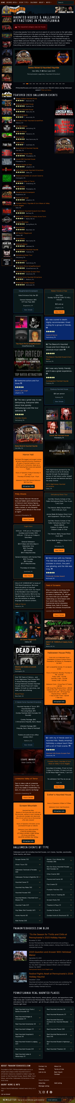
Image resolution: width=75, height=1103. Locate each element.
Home (3, 2)
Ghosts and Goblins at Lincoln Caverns (29, 176)
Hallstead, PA (59, 454)
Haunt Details (28, 519)
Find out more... (46, 90)
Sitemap (41, 1069)
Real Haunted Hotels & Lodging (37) (26, 1043)
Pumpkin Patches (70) (54, 889)
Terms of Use (59, 1069)
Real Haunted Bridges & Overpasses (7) (23, 1018)
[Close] (70, 1100)
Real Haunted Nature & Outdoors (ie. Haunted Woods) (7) (57, 1022)
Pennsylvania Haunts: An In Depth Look (41, 969)
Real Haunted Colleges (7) (24, 1029)
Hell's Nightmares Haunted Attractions (29, 170)
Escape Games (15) (22, 859)
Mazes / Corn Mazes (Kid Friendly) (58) (55, 860)
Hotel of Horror (21, 261)
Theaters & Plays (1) (54, 905)
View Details (28, 310)
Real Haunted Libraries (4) (56, 1009)
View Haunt (28, 576)
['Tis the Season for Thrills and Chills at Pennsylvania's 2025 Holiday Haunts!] (20, 938)
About (41, 2)
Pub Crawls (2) (52, 884)
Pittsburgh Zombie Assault (25, 283)
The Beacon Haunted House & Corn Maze (30, 211)
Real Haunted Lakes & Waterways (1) (23, 1055)
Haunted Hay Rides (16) (23, 887)
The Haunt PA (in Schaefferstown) (28, 266)
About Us (57, 1066)
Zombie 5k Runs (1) (53, 910)
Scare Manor (20, 238)
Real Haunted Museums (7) (56, 1014)
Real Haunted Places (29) (56, 1029)
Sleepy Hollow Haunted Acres (26, 98)
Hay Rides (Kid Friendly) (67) (25, 910)
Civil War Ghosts (21, 126)
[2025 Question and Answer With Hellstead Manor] (20, 956)
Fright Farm (43, 67)
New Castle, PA (28, 762)
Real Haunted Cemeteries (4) (25, 1024)
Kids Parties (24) (21, 921)
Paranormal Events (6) (55, 879)
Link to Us (42, 1072)
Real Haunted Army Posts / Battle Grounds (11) (25, 1010)
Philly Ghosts (20, 187)
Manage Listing (44, 1086)
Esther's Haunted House (24, 109)
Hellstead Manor (21, 244)
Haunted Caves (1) (21, 882)
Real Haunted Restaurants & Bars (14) (57, 1035)
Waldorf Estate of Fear (24, 165)
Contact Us (43, 1066)
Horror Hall (20, 137)
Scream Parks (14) (53, 900)
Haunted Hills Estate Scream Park (28, 272)
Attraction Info (28, 486)
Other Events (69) (53, 874)
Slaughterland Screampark (25, 192)
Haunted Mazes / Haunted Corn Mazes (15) (26, 899)
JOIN (64, 1100)
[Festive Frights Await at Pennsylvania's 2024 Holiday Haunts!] (20, 977)
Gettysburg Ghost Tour (24, 255)
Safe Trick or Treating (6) (56, 895)
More (48, 2)
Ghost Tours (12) (21, 864)
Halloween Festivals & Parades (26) (26, 871)
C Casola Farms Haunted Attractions (29, 277)
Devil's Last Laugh (22, 198)
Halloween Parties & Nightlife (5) (26, 877)
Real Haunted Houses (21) (24, 1049)
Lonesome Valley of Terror (25, 181)
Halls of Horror (21, 132)
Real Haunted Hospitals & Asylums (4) (24, 1035)
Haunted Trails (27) (22, 905)
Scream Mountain (22, 222)
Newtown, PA (59, 722)
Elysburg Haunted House (24, 104)
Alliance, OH (28, 364)
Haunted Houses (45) (23, 892)
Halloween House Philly (24, 154)
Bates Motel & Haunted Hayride (27, 148)
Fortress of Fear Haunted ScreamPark (29, 120)
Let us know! (5, 1094)
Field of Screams (22, 115)
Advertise (42, 1083)
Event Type (23, 2)
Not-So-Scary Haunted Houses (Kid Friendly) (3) (58, 868)
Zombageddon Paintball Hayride (27, 250)
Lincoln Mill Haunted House (25, 159)
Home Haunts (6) (21, 915)
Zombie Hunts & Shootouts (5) (58, 915)
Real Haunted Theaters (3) (56, 1049)
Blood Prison (20, 227)
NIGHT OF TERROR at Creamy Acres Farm (31, 216)
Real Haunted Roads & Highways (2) (58, 1043)
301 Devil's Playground (24, 233)
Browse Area (11, 2)
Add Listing (58, 1083)
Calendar (33, 2)
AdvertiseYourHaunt (7, 262)
